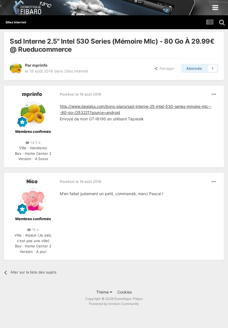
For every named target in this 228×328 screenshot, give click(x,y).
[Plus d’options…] (213, 94)
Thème (103, 292)
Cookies (124, 292)
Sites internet (76, 71)
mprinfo (40, 65)
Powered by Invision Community (114, 304)
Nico (32, 181)
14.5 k (35, 142)
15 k (35, 229)
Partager (165, 68)
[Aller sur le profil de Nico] (33, 200)
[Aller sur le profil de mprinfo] (16, 68)
